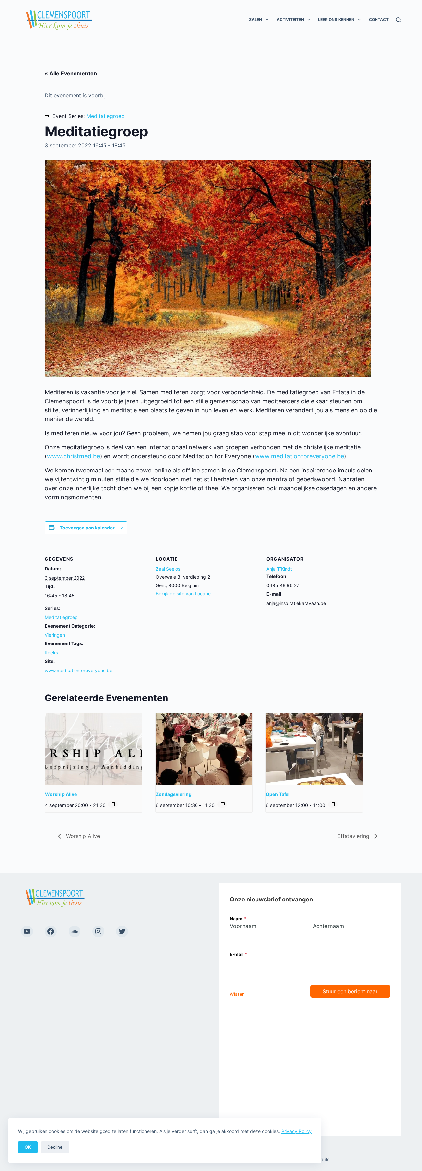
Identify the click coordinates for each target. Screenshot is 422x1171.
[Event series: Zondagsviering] (222, 804)
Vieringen (55, 635)
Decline (55, 1147)
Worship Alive (61, 794)
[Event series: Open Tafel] (333, 804)
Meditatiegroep (61, 617)
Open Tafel (278, 794)
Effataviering (354, 836)
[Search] (398, 19)
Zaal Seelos (168, 569)
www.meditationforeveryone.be (299, 456)
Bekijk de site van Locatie (183, 593)
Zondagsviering (174, 794)
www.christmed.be (73, 456)
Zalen (255, 19)
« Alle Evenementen (71, 73)
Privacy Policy (296, 1131)
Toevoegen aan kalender (87, 527)
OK (28, 1147)
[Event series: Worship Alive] (113, 804)
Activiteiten (290, 19)
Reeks (51, 652)
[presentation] (93, 749)
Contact (379, 19)
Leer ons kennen (336, 19)
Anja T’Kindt (279, 569)
